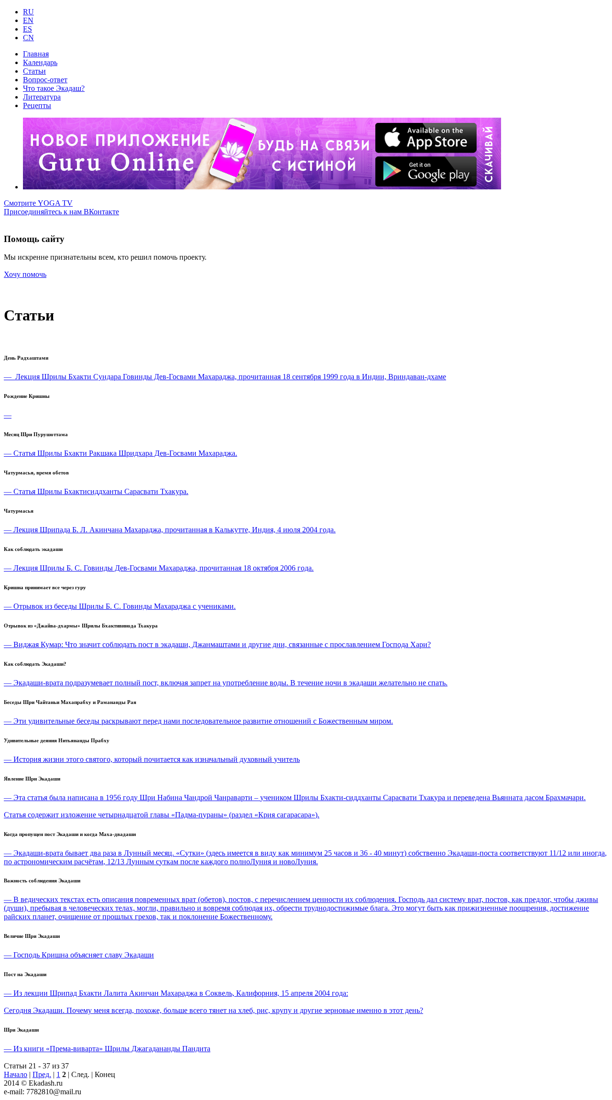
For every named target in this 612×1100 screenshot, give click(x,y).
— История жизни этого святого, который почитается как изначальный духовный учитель (152, 759)
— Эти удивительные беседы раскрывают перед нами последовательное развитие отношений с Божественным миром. (198, 721)
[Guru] (262, 187)
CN (28, 37)
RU (28, 12)
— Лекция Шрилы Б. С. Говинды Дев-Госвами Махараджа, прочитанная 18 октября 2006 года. (159, 568)
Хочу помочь (25, 274)
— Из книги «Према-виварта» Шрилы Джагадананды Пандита (107, 1049)
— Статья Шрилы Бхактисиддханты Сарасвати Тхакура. (96, 491)
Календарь (40, 62)
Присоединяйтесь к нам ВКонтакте (61, 212)
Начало (15, 1074)
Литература (42, 97)
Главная (36, 54)
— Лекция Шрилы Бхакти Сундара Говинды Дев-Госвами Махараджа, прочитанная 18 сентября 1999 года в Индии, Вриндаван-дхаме (225, 377)
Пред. (42, 1074)
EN (28, 20)
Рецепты (37, 105)
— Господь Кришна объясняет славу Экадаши (79, 955)
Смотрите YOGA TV (38, 203)
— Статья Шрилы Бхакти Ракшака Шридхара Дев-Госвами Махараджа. (120, 453)
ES (27, 29)
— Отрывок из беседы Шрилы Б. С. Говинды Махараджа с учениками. (120, 606)
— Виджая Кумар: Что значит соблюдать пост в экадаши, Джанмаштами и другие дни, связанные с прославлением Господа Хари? (217, 644)
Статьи (34, 71)
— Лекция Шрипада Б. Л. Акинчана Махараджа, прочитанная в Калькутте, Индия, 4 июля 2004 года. (170, 530)
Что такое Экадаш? (54, 88)
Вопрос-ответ (45, 80)
